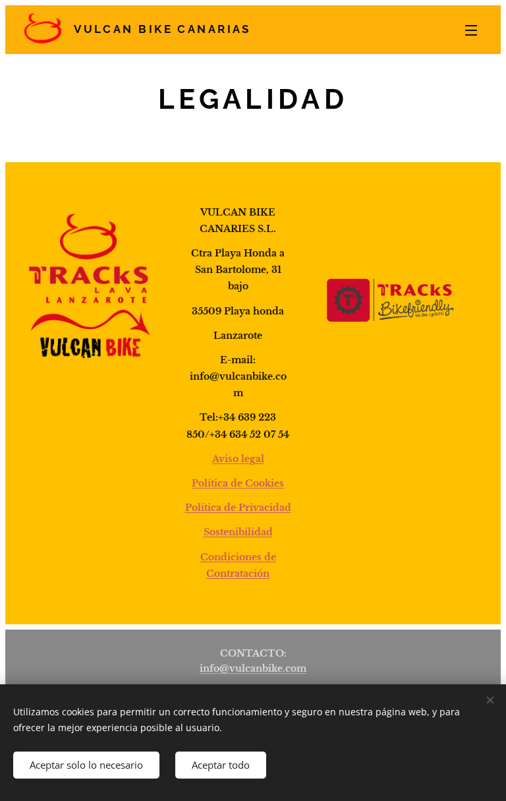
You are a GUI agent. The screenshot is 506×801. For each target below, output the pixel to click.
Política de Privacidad (238, 508)
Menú (471, 29)
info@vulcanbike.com (253, 668)
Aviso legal (238, 459)
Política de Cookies (238, 483)
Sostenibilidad (238, 532)
